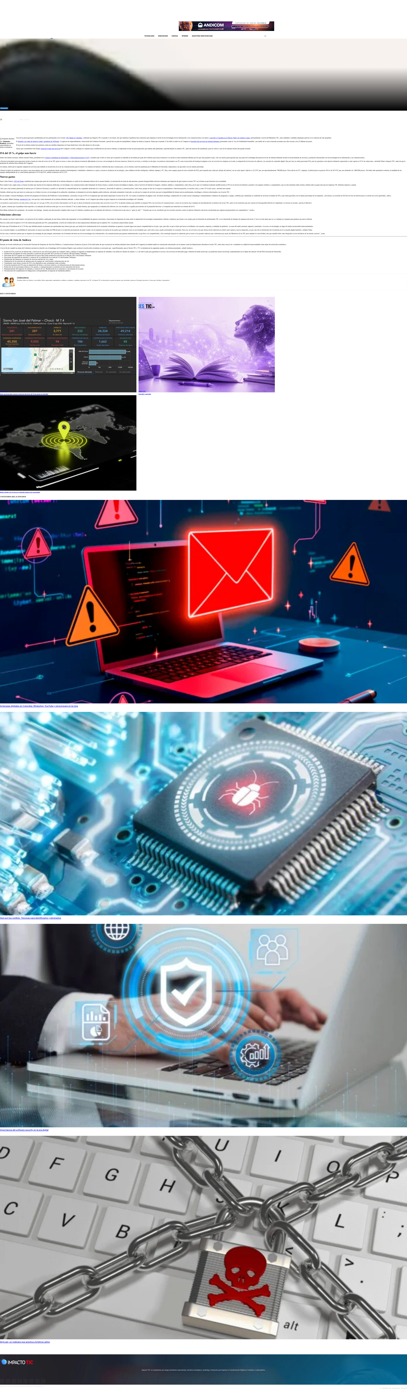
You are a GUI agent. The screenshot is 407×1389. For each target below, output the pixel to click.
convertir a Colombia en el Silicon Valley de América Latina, (230, 138)
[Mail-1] (258, 17)
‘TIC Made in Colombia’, (74, 138)
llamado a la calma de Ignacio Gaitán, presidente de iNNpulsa (38, 141)
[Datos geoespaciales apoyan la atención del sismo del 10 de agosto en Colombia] (68, 344)
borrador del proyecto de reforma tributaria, (205, 141)
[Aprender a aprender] (207, 344)
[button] (265, 36)
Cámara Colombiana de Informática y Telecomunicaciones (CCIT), (67, 158)
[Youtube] (252, 17)
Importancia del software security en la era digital (24, 1130)
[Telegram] (34, 130)
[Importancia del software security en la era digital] (203, 1025)
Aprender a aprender (145, 394)
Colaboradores (10, 120)
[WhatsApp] (26, 130)
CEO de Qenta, (19, 181)
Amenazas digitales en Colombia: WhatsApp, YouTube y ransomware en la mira (39, 706)
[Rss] (260, 17)
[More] (49, 130)
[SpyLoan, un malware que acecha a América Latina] (203, 1237)
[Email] (41, 130)
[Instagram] (244, 17)
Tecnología (4, 108)
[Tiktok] (255, 17)
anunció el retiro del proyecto (50, 149)
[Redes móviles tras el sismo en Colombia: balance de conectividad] (68, 443)
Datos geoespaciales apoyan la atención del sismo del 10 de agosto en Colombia (24, 394)
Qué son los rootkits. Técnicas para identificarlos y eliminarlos (30, 918)
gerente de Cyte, (25, 199)
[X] (3, 130)
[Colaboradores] (1, 120)
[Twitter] (246, 17)
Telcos (2, 489)
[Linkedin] (249, 17)
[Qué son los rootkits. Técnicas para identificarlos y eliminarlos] (203, 813)
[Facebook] (241, 17)
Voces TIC (142, 391)
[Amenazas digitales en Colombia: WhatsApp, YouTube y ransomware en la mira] (203, 601)
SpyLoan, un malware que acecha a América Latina (25, 1342)
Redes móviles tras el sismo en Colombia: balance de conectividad (20, 492)
